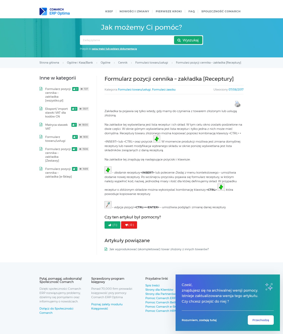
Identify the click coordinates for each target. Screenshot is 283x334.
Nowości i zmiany (134, 11)
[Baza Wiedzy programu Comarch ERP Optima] (54, 11)
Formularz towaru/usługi (134, 89)
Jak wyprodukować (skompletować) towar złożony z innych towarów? (159, 249)
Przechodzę (260, 320)
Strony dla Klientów (159, 289)
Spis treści (152, 285)
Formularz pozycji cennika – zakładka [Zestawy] (58, 154)
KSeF (109, 11)
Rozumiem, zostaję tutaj (199, 320)
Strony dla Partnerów (160, 294)
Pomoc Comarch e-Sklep (163, 306)
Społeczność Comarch (221, 11)
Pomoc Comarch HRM (161, 311)
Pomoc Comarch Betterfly (164, 302)
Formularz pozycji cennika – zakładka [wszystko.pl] (58, 94)
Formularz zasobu (164, 89)
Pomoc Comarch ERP (160, 298)
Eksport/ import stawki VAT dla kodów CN (56, 112)
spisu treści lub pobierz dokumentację (114, 48)
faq (191, 11)
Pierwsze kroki (169, 11)
